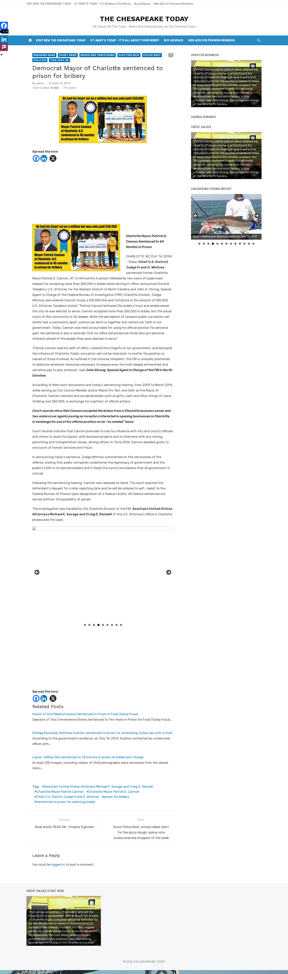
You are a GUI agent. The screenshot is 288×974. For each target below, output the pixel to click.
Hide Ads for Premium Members (173, 3)
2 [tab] (89, 625)
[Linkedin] (43, 158)
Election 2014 (129, 55)
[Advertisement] (102, 196)
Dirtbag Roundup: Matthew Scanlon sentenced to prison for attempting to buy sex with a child (102, 733)
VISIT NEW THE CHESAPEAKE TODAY (48, 3)
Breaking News (44, 55)
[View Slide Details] (226, 217)
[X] (53, 158)
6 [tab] (107, 625)
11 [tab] (244, 244)
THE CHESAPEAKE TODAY (144, 19)
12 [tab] (249, 244)
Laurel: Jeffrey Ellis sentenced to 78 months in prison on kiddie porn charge (87, 757)
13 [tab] (253, 244)
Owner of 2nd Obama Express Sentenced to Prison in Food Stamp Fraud (85, 714)
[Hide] (1, 54)
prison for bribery (116, 797)
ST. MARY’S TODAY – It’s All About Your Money (102, 3)
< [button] (37, 572)
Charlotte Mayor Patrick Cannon (60, 792)
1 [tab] (85, 625)
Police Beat (152, 55)
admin (40, 83)
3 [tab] (94, 625)
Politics (40, 60)
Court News (68, 55)
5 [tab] (103, 625)
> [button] (168, 572)
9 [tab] (121, 625)
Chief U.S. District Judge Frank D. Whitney (67, 797)
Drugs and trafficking (98, 55)
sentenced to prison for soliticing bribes (65, 802)
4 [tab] (98, 625)
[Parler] (4, 47)
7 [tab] (112, 625)
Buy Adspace (142, 3)
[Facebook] (36, 158)
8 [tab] (116, 625)
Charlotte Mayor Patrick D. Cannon (114, 792)
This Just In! (59, 60)
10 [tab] (240, 244)
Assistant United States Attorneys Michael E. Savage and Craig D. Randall (98, 786)
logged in (58, 864)
